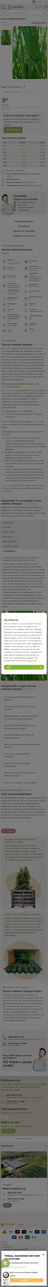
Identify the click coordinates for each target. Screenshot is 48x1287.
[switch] (5, 1283)
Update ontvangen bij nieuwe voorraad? (21, 1263)
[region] (24, 643)
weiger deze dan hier (23, 658)
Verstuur (24, 1280)
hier (30, 660)
